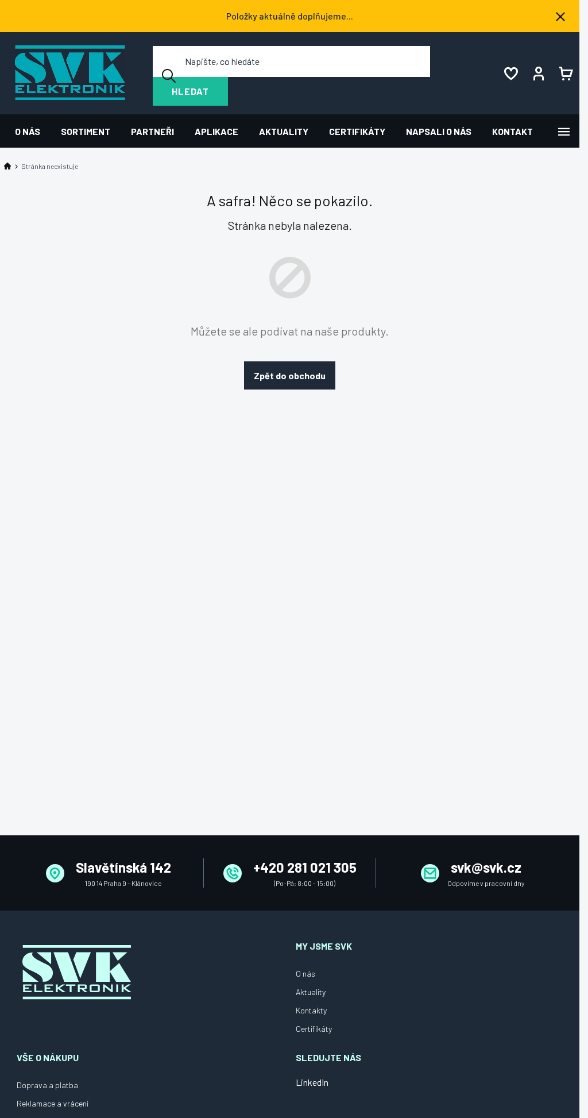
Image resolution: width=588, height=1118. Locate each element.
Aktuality (311, 992)
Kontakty (311, 1010)
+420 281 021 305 (305, 867)
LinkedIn (312, 1082)
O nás (305, 973)
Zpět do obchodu (290, 375)
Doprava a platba (47, 1085)
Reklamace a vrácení (52, 1103)
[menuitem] (33, 131)
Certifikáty (314, 1029)
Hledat (190, 91)
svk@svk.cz (486, 867)
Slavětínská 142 (123, 867)
